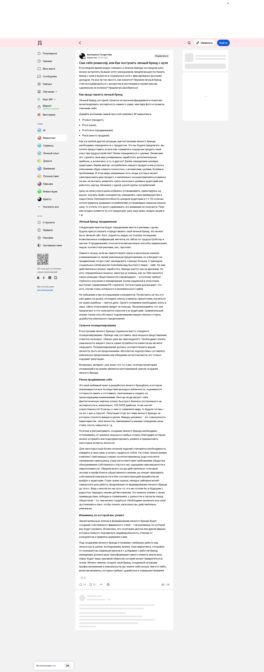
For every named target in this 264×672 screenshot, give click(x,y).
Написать (207, 42)
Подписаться (161, 56)
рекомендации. (45, 290)
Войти (223, 42)
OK (67, 665)
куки (54, 665)
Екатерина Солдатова (99, 54)
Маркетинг (92, 57)
